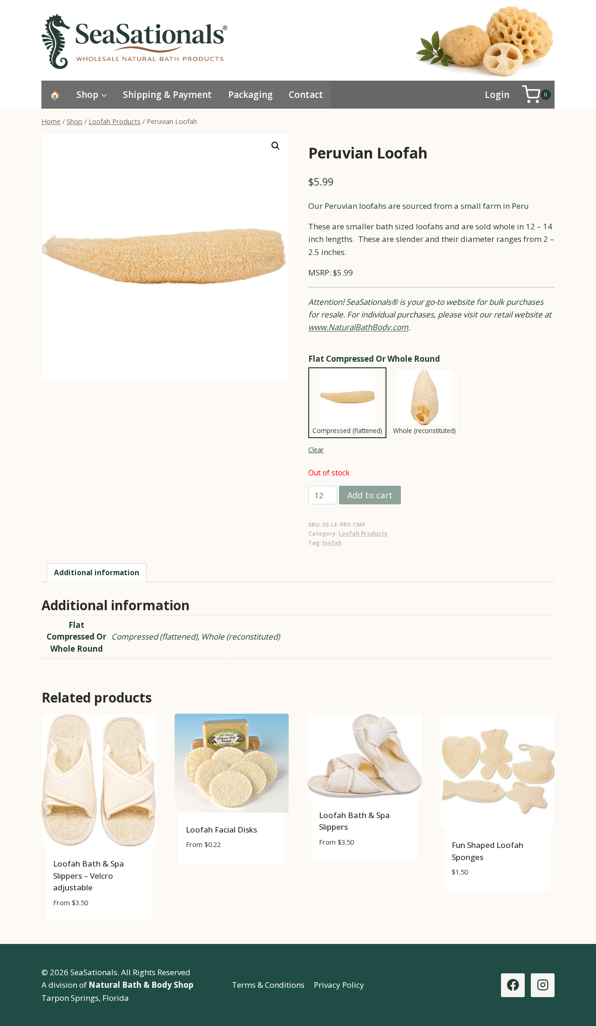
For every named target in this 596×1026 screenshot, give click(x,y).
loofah (332, 542)
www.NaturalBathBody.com (358, 327)
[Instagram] (543, 985)
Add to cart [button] (209, 872)
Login (497, 95)
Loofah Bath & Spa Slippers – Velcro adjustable (88, 875)
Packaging (250, 95)
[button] (275, 146)
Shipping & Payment (167, 95)
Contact (306, 95)
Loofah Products (363, 533)
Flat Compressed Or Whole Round (374, 358)
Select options (481, 899)
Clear (316, 449)
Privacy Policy (339, 984)
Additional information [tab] (96, 572)
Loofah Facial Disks (221, 829)
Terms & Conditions (268, 984)
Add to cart (370, 495)
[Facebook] (513, 985)
